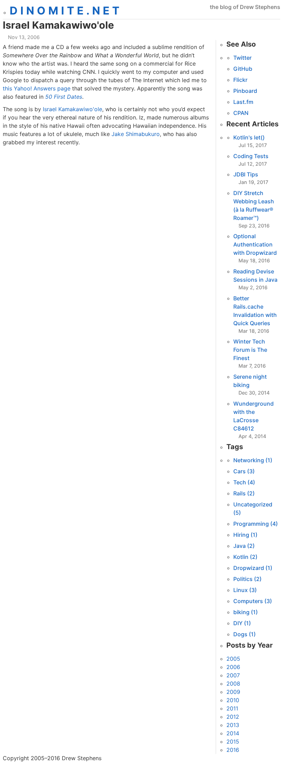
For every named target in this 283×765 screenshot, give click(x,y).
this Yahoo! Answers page (36, 88)
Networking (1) (252, 460)
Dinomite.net (66, 10)
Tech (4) (244, 482)
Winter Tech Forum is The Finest (250, 349)
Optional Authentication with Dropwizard (255, 244)
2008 (233, 683)
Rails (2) (244, 493)
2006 (233, 667)
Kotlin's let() (249, 137)
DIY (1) (242, 623)
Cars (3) (244, 471)
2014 (232, 733)
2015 (232, 741)
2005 (233, 658)
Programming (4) (255, 523)
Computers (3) (252, 601)
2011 (232, 708)
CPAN (240, 112)
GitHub (242, 68)
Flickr (240, 79)
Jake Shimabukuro (135, 133)
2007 (233, 675)
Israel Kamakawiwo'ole (72, 109)
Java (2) (244, 545)
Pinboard (245, 90)
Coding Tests (251, 156)
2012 (232, 716)
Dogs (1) (244, 634)
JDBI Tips (245, 174)
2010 (232, 700)
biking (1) (245, 612)
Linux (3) (245, 590)
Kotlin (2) (245, 556)
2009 (233, 691)
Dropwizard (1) (252, 567)
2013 (232, 725)
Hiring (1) (245, 534)
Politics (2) (247, 578)
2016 (232, 749)
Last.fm (243, 101)
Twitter (242, 57)
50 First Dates (63, 96)
